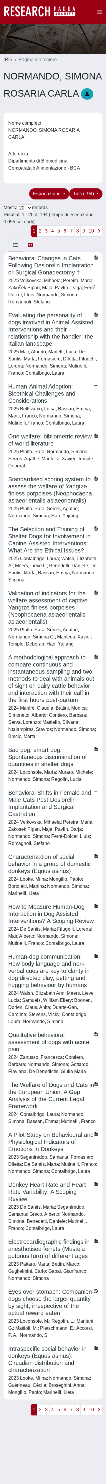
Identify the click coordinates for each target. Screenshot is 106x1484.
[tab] (15, 245)
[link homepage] (43, 12)
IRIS (8, 59)
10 (91, 230)
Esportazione (47, 193)
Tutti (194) (84, 193)
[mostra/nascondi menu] (99, 12)
